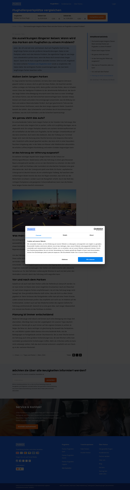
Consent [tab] (38, 235)
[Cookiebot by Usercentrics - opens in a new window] (95, 229)
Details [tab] (65, 235)
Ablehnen (65, 259)
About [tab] (91, 235)
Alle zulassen (90, 259)
